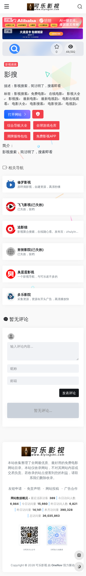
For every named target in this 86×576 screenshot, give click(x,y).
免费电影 (37, 94)
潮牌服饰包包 (17, 136)
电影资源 (54, 104)
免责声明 (33, 488)
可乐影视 (41, 565)
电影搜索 (36, 104)
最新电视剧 (49, 99)
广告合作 (71, 488)
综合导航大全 (17, 125)
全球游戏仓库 (46, 125)
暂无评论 (18, 319)
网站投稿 (52, 488)
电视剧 (71, 104)
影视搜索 (11, 64)
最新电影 (30, 99)
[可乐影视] (43, 7)
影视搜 (14, 99)
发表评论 (69, 393)
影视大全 (73, 94)
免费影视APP (46, 136)
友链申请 (15, 488)
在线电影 (55, 94)
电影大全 (18, 104)
